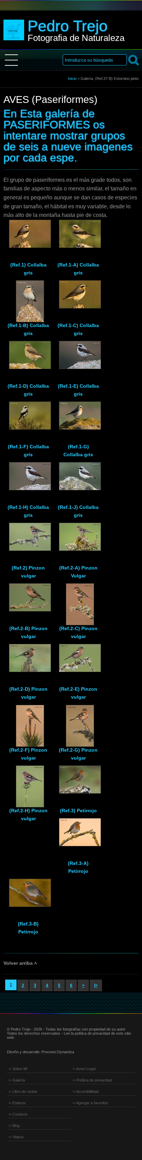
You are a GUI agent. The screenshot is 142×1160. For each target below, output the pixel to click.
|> (96, 985)
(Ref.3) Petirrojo (78, 810)
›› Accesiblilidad (86, 1091)
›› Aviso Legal (84, 1069)
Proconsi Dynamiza (57, 1052)
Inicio (72, 78)
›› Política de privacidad (92, 1080)
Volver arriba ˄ (20, 963)
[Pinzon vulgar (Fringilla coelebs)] (28, 540)
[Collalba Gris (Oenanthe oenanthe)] (28, 237)
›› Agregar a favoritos (90, 1103)
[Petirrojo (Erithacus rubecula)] (78, 782)
